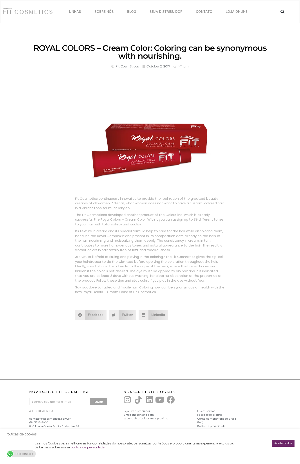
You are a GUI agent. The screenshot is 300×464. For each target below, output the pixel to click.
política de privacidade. (88, 447)
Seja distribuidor (166, 11)
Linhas (75, 11)
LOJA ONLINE (237, 11)
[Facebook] (170, 399)
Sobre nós (104, 11)
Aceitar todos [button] (283, 443)
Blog (131, 11)
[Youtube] (160, 399)
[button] (282, 11)
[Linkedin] (149, 399)
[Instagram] (127, 399)
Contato (204, 11)
